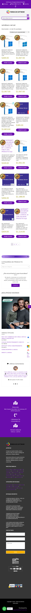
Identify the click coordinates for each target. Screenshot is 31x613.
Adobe (7, 472)
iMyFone (16, 475)
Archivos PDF (16, 484)
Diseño (11, 486)
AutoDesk (8, 477)
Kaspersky (17, 469)
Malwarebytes (9, 475)
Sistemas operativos (10, 489)
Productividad (9, 484)
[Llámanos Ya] (15, 415)
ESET (22, 469)
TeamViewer (19, 477)
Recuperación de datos (11, 488)
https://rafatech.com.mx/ (20, 610)
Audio (7, 486)
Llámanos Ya (15, 419)
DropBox (13, 474)
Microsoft (8, 469)
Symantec (8, 471)
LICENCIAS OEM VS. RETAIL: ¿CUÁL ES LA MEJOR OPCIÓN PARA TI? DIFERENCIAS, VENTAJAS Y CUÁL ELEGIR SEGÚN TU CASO (15, 500)
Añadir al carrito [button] (8, 62)
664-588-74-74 (16, 4)
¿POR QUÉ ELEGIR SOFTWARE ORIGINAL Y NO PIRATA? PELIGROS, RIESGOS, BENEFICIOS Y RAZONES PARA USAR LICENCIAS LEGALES (14, 507)
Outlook (22, 484)
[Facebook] (15, 6)
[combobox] (15, 266)
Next (26, 375)
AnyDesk (18, 474)
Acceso (5, 4)
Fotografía (15, 486)
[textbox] (15, 266)
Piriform (13, 477)
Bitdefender (20, 471)
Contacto (15, 285)
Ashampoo (20, 475)
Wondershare (16, 472)
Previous (5, 375)
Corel (11, 472)
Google (13, 469)
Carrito (26, 4)
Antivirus (20, 488)
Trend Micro (14, 471)
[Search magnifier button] (28, 18)
